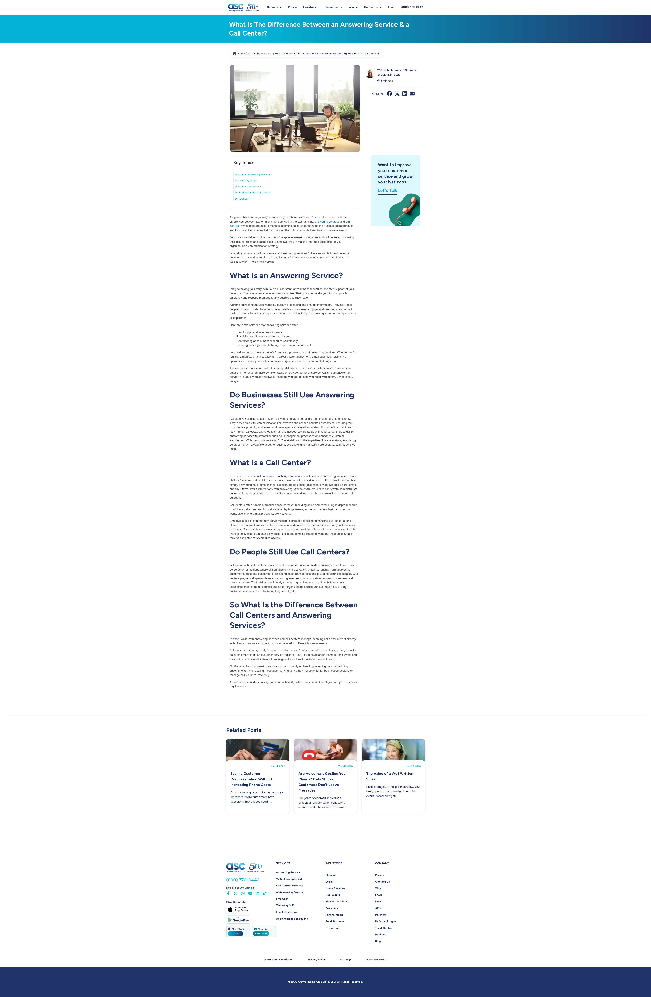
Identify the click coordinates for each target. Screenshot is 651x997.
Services (273, 7)
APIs (378, 908)
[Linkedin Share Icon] (404, 95)
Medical (331, 875)
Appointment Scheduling (292, 918)
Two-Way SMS (285, 905)
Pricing (292, 7)
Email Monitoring (287, 912)
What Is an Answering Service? (252, 174)
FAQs (378, 894)
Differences (242, 198)
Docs (378, 901)
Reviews (380, 934)
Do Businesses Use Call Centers (253, 192)
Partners (381, 914)
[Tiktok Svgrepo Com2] (265, 893)
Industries (309, 7)
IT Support (332, 928)
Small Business (335, 921)
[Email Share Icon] (412, 95)
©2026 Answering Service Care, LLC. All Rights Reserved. (325, 981)
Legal (329, 881)
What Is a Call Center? (248, 186)
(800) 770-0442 (412, 7)
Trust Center (383, 928)
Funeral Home (334, 914)
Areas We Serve (375, 959)
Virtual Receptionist (289, 879)
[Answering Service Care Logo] (244, 7)
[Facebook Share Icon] (389, 95)
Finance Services (337, 901)
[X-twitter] (236, 893)
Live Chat (282, 898)
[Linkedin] (257, 893)
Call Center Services (289, 885)
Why (351, 7)
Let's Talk (387, 190)
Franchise (332, 908)
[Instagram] (243, 893)
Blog (378, 941)
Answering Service (288, 872)
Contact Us (371, 7)
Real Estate (333, 894)
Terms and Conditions (279, 959)
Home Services (335, 888)
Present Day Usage (246, 180)
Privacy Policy (317, 959)
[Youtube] (250, 893)
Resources (332, 7)
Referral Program (386, 921)
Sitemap (345, 959)
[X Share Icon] (397, 95)
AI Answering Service (290, 892)
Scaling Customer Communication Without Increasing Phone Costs (251, 779)
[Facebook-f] (228, 893)
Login (391, 7)
